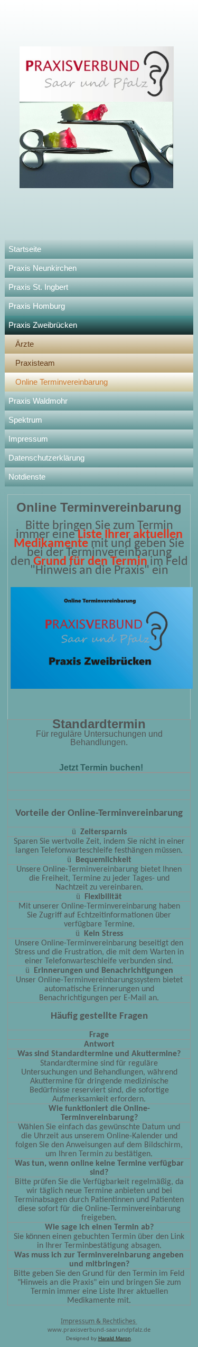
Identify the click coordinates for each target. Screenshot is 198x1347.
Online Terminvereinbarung (61, 381)
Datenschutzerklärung (46, 457)
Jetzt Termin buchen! (101, 767)
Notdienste (26, 476)
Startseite (24, 249)
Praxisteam (35, 362)
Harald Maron (114, 1338)
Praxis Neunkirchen (42, 267)
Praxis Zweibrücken (42, 324)
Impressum (28, 438)
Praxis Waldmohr (38, 400)
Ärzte (24, 343)
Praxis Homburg (36, 305)
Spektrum (25, 419)
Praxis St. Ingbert (38, 286)
